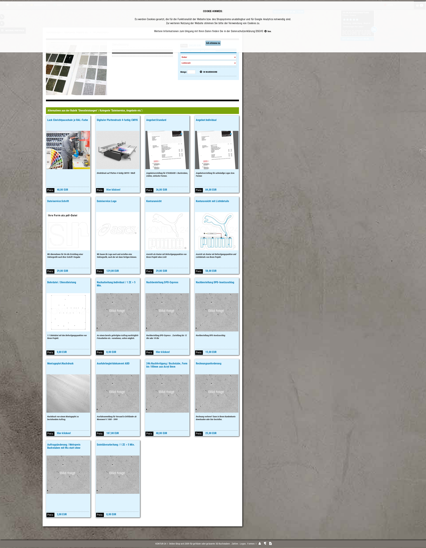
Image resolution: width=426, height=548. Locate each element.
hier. (269, 31)
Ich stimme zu (213, 43)
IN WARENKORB (210, 72)
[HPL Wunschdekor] (76, 68)
